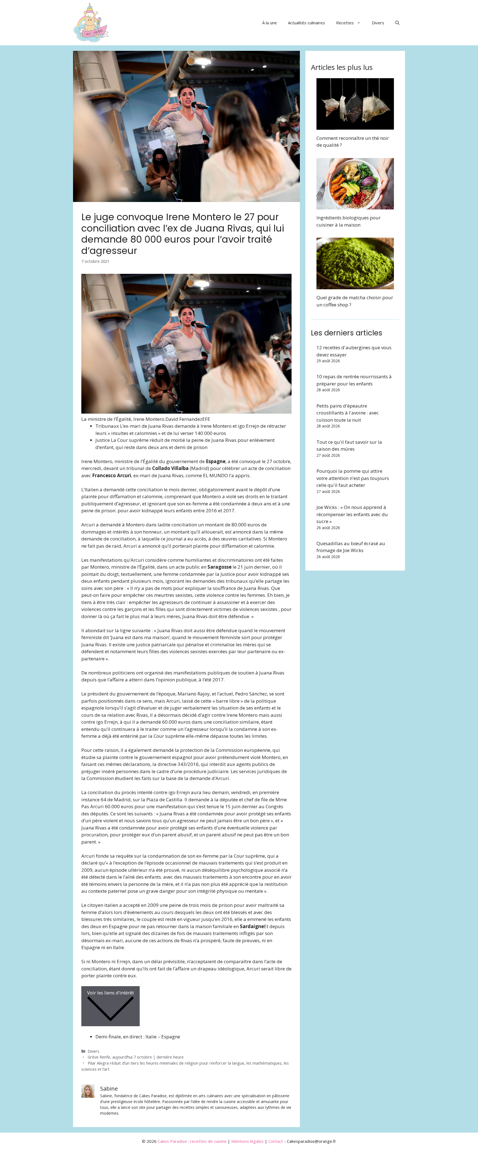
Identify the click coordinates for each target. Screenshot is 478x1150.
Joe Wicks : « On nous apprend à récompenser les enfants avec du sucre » (352, 514)
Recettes (345, 22)
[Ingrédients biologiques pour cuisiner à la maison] (355, 206)
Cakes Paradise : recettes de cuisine (192, 1141)
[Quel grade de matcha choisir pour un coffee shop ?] (355, 286)
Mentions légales (247, 1141)
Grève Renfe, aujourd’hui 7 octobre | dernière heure (136, 1057)
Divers (378, 22)
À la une (269, 22)
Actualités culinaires (306, 22)
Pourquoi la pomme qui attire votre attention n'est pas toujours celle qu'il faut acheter (352, 478)
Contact (275, 1141)
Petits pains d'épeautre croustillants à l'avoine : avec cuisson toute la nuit (347, 413)
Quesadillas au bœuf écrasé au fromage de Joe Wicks (350, 547)
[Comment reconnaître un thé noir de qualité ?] (355, 126)
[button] (397, 22)
